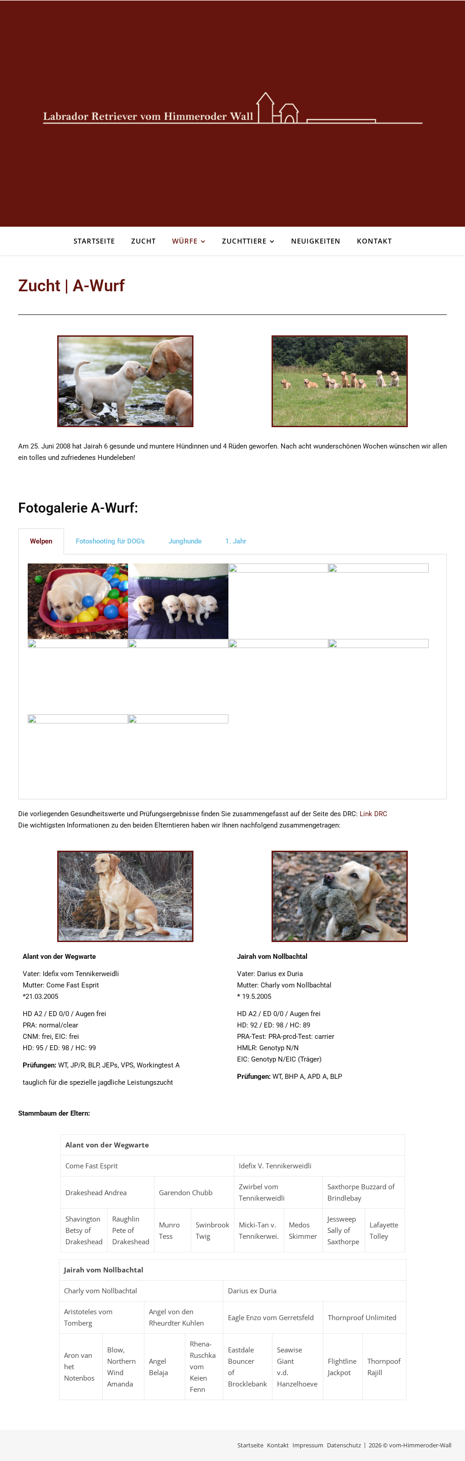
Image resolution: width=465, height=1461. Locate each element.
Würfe (185, 240)
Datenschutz (344, 1445)
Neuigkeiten (316, 240)
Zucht (143, 240)
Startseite (94, 240)
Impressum (307, 1445)
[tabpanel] (232, 676)
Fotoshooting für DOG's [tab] (110, 541)
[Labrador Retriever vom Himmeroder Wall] (232, 113)
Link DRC (373, 814)
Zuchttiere (244, 240)
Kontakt (374, 240)
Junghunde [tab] (185, 541)
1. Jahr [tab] (235, 541)
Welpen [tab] (41, 541)
